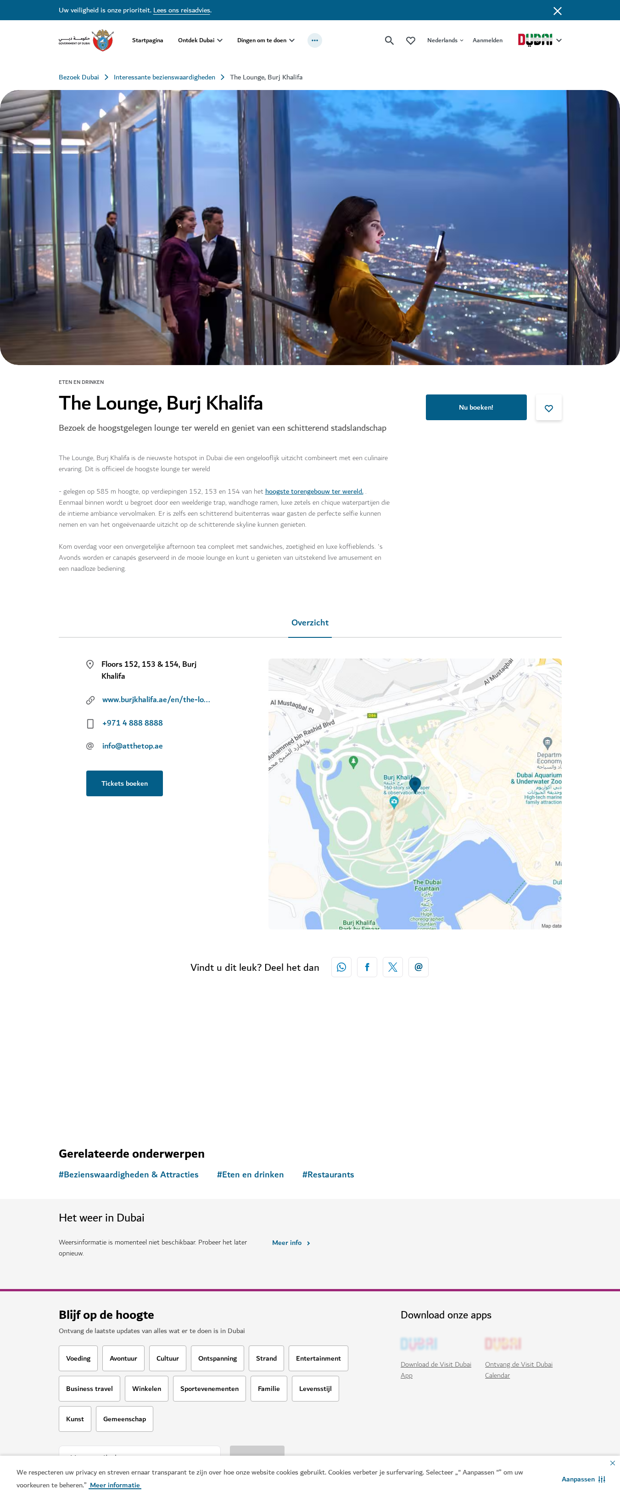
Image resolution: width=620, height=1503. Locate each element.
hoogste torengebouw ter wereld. (314, 491)
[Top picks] (410, 40)
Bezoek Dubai (79, 77)
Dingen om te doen (261, 40)
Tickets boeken (124, 783)
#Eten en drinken (250, 1174)
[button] (583, 1479)
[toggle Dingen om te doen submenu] (292, 40)
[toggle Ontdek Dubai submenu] (220, 40)
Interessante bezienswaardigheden (164, 77)
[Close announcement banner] (557, 10)
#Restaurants (328, 1174)
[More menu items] (314, 40)
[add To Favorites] (549, 407)
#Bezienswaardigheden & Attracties (129, 1174)
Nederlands (442, 40)
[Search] (389, 40)
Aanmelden (488, 40)
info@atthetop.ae (132, 746)
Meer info (287, 1243)
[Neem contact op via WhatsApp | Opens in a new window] (341, 967)
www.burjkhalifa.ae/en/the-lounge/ (157, 700)
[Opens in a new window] (367, 967)
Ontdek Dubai (196, 40)
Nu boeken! (476, 407)
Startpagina (147, 40)
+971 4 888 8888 (132, 723)
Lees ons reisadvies (181, 10)
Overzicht (310, 622)
